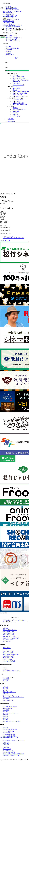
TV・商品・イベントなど (16, 98)
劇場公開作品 (16, 88)
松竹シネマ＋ (16, 94)
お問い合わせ (10, 54)
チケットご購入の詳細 (12, 9)
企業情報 (11, 106)
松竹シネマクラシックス (20, 96)
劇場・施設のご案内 (18, 76)
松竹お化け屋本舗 (11, 39)
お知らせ (8, 53)
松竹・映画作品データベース (21, 91)
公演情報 (8, 6)
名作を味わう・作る (8, 22)
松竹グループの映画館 (12, 26)
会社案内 (8, 46)
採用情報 (8, 51)
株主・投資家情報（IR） (13, 48)
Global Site (11, 119)
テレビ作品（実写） (11, 35)
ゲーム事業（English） (12, 40)
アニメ (15, 90)
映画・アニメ (13, 86)
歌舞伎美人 (9, 14)
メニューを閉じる (10, 121)
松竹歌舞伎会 (16, 81)
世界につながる (7, 24)
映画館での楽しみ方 (8, 21)
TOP (4, 11)
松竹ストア (16, 101)
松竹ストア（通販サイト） (13, 37)
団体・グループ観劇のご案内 (14, 11)
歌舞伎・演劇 (13, 73)
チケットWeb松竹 (18, 85)
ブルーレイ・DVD (8, 17)
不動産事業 (9, 49)
